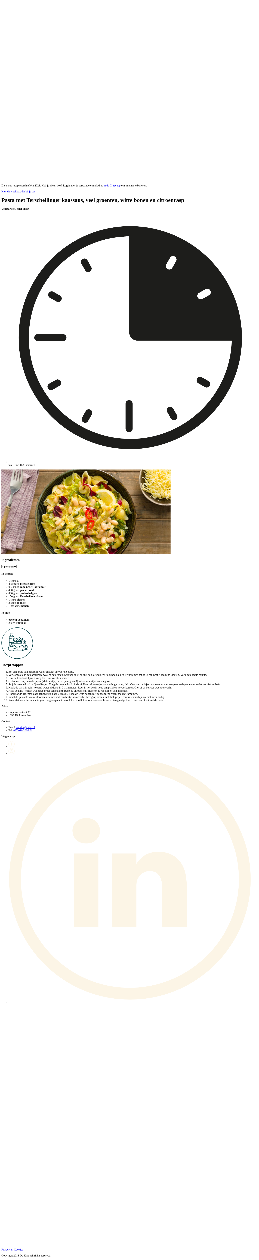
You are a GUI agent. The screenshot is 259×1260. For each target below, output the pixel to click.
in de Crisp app (112, 185)
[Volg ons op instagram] (11, 753)
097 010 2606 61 (22, 730)
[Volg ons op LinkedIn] (133, 1002)
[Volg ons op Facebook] (11, 746)
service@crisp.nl (25, 727)
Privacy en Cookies (12, 1249)
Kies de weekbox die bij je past (18, 191)
